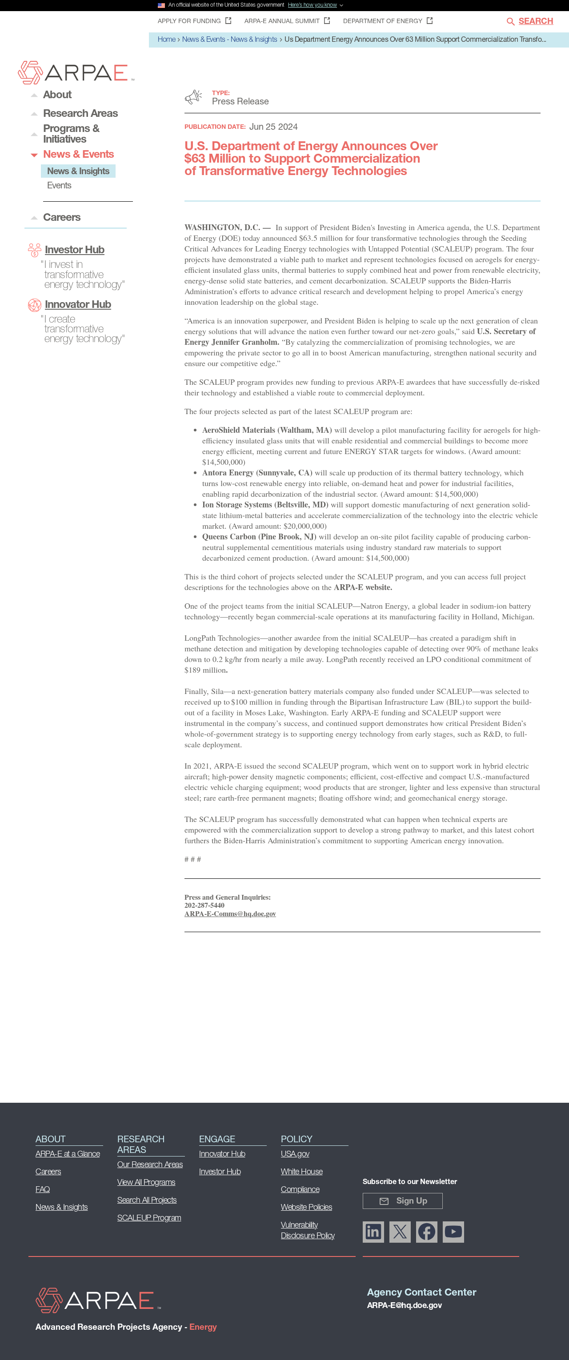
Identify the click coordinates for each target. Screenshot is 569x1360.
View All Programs (146, 1183)
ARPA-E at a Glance (68, 1155)
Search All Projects (147, 1201)
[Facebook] (426, 1232)
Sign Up (412, 1201)
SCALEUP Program (149, 1219)
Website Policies (306, 1208)
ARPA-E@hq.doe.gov (404, 1306)
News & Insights (62, 1208)
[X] (400, 1232)
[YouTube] (453, 1232)
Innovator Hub (78, 305)
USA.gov (295, 1155)
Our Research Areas (150, 1165)
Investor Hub (74, 250)
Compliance (300, 1190)
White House (302, 1173)
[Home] (76, 82)
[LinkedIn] (373, 1232)
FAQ (43, 1190)
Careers (48, 1173)
